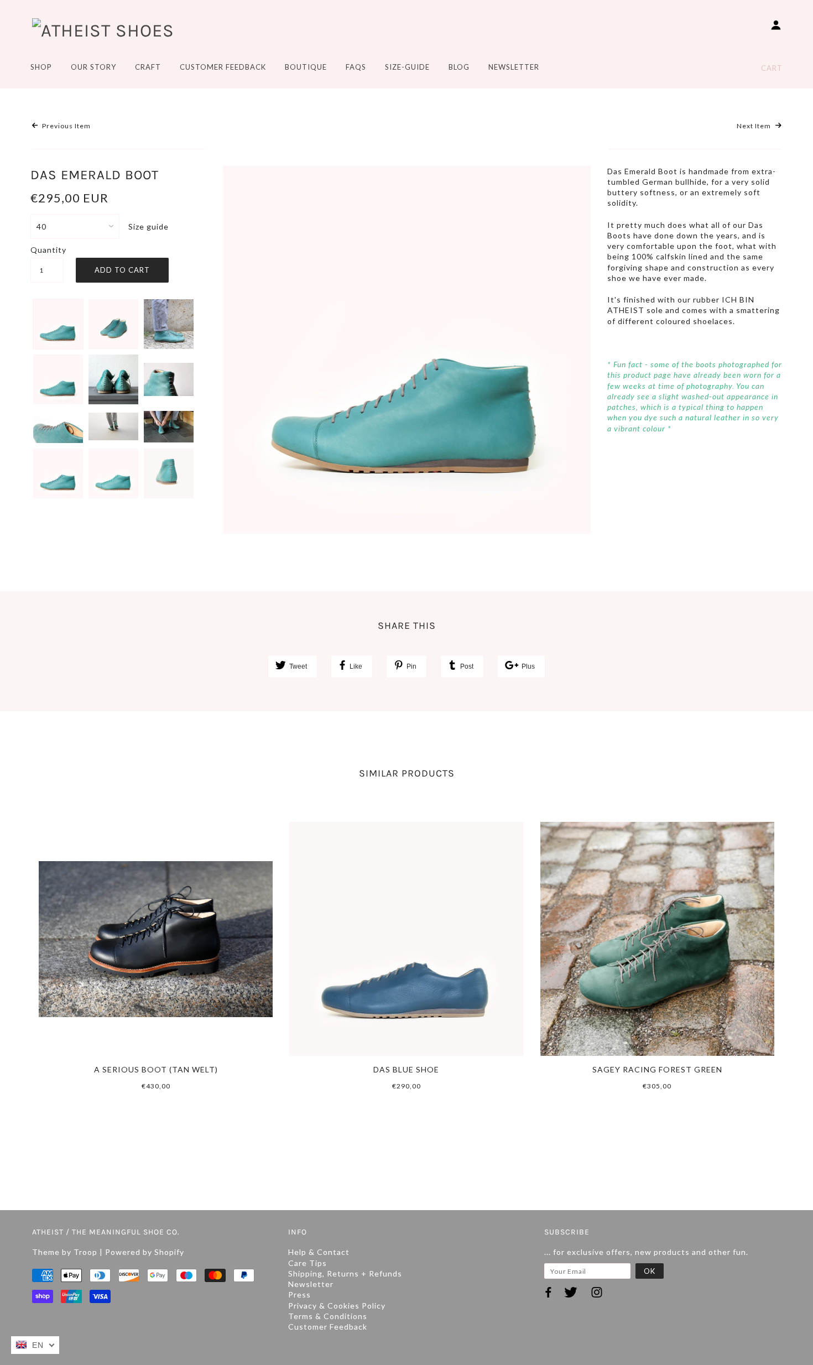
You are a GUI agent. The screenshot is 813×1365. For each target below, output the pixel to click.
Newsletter (310, 1284)
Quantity (47, 249)
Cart (772, 68)
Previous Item (65, 126)
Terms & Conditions (327, 1316)
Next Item (755, 126)
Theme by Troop (64, 1252)
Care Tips (307, 1263)
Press (299, 1294)
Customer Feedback (327, 1326)
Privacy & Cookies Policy (336, 1305)
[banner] (103, 30)
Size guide (148, 226)
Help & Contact (319, 1252)
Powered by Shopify (144, 1252)
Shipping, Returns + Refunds (345, 1273)
